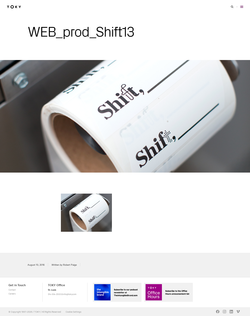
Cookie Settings (73, 311)
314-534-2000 (54, 293)
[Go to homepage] (14, 7)
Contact (12, 289)
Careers (12, 293)
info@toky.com (69, 293)
